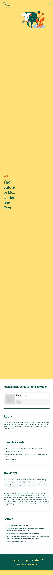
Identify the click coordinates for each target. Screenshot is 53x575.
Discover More (49, 4)
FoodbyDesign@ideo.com (29, 564)
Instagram (13, 451)
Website (20, 451)
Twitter (8, 451)
